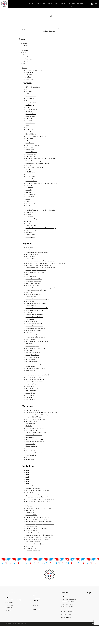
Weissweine (29, 79)
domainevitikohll (31, 256)
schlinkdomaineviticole (33, 250)
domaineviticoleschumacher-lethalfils (37, 375)
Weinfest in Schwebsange (34, 435)
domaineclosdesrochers (33, 281)
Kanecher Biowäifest (32, 410)
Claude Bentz (30, 196)
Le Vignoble (29, 208)
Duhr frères (29, 112)
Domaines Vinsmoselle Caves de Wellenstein (40, 210)
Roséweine (29, 72)
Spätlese (28, 77)
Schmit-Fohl (29, 118)
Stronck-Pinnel (30, 150)
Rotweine (29, 75)
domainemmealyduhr (32, 346)
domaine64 (29, 247)
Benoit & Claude (31, 203)
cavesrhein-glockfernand (34, 323)
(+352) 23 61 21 (68, 609)
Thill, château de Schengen (34, 161)
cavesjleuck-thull (31, 339)
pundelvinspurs (31, 359)
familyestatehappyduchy (34, 377)
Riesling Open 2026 (32, 448)
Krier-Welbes (30, 143)
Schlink (28, 170)
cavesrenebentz (31, 292)
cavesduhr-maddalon (32, 357)
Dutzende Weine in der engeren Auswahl (39, 501)
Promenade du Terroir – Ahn (35, 439)
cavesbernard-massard (33, 283)
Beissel (28, 127)
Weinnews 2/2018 (31, 515)
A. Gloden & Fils (31, 212)
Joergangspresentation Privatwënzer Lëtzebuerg (41, 412)
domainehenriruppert (33, 388)
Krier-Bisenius (30, 123)
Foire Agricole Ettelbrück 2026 (35, 428)
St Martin (28, 190)
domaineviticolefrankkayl (34, 294)
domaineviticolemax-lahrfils (34, 310)
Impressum (25, 48)
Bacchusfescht (30, 444)
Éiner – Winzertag (31, 459)
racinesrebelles (30, 373)
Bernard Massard (31, 152)
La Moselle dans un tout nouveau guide (38, 490)
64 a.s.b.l (28, 100)
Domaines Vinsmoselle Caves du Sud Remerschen (42, 183)
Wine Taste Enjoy (31, 455)
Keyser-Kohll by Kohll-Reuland (36, 136)
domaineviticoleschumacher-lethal (36, 252)
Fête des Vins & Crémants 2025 (36, 419)
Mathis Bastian (30, 194)
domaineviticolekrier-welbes (35, 272)
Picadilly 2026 (30, 437)
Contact (64, 596)
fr (95, 6)
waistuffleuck (30, 319)
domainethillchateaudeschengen (36, 290)
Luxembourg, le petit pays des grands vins (39, 528)
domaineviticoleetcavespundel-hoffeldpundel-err (41, 288)
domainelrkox (30, 301)
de (96, 4)
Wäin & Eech (30, 546)
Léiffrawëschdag (31, 424)
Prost (31, 4)
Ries (27, 174)
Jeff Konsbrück (30, 120)
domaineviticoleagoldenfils (34, 382)
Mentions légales (66, 617)
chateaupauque (30, 386)
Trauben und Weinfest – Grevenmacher (38, 453)
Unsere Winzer (40, 4)
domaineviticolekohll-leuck (34, 317)
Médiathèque (65, 592)
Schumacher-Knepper (32, 219)
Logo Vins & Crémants (33, 542)
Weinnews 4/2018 (31, 510)
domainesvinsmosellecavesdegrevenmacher (40, 261)
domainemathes (31, 384)
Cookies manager (66, 614)
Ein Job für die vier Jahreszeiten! (36, 519)
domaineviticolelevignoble (34, 330)
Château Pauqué (31, 154)
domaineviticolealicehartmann (35, 379)
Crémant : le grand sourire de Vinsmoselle (39, 535)
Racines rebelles (31, 96)
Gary (27, 94)
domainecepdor (31, 297)
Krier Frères (29, 188)
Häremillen (29, 132)
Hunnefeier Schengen (32, 446)
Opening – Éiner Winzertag (34, 417)
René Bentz (29, 214)
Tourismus (29, 59)
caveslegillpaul (30, 393)
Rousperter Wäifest (32, 430)
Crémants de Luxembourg (34, 70)
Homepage (25, 45)
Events (63, 4)
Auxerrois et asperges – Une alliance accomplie (41, 499)
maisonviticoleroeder (32, 254)
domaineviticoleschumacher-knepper (37, 299)
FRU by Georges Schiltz (33, 87)
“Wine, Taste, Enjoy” (32, 530)
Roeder (28, 205)
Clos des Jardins (31, 103)
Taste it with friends (32, 548)
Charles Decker (31, 176)
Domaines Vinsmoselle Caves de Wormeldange (41, 228)
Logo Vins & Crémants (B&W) (35, 544)
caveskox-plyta (30, 399)
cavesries (29, 274)
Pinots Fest (29, 426)
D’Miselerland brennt (32, 421)
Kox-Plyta (29, 185)
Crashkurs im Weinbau (33, 488)
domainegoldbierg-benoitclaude (36, 270)
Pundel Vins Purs (31, 226)
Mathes (28, 223)
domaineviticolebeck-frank (34, 326)
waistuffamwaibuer (32, 362)
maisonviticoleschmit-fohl (34, 279)
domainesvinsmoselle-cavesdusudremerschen (40, 268)
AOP (27, 57)
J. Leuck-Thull (30, 129)
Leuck (27, 89)
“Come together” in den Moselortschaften (39, 508)
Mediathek (71, 4)
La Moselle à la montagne (34, 533)
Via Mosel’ (29, 61)
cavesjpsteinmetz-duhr (33, 352)
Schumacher (29, 221)
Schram (28, 125)
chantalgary (29, 397)
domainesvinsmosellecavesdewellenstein (39, 265)
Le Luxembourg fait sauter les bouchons (38, 537)
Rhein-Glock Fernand (32, 145)
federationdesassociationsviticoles (36, 368)
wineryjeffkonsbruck (32, 355)
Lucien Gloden (30, 235)
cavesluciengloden (31, 276)
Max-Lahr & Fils (31, 114)
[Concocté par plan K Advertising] (93, 624)
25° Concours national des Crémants (37, 539)
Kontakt (80, 4)
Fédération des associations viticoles (37, 163)
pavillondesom (30, 366)
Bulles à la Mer (30, 450)
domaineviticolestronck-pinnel (35, 328)
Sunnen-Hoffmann (31, 181)
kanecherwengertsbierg (33, 364)
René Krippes (30, 105)
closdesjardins (30, 259)
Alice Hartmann (31, 230)
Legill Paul (29, 232)
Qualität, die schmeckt (33, 495)
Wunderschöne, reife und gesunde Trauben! (40, 524)
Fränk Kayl (29, 179)
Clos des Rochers (31, 156)
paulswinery (30, 312)
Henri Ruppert (30, 237)
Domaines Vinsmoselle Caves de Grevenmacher (41, 158)
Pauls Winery (30, 91)
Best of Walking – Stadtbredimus (36, 433)
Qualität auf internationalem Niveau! (37, 517)
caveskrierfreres (31, 391)
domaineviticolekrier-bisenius (35, 348)
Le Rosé (28, 504)
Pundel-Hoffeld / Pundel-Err (35, 167)
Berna (27, 107)
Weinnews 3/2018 (31, 513)
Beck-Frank (29, 147)
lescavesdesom (30, 370)
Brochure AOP (30, 486)
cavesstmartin (30, 395)
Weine (50, 4)
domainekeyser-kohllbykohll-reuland (37, 341)
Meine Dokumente (52, 4)
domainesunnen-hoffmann (34, 335)
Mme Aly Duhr (30, 116)
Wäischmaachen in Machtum (35, 441)
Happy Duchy (30, 98)
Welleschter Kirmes (32, 457)
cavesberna (29, 350)
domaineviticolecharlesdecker (35, 337)
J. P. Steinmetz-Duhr (32, 109)
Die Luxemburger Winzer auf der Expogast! (39, 521)
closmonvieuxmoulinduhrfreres (36, 303)
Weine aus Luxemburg (33, 551)
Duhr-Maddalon (31, 172)
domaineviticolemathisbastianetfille (37, 308)
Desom (28, 199)
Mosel (56, 4)
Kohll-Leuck (29, 138)
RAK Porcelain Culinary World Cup (37, 415)
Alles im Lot (29, 492)
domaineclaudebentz (32, 285)
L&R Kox (28, 192)
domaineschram (31, 306)
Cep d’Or (28, 165)
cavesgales (29, 332)
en (97, 6)
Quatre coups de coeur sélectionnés (37, 497)
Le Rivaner (29, 506)
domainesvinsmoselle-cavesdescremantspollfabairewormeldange (46, 263)
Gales (27, 141)
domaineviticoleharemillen (34, 315)
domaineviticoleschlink (33, 321)
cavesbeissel (29, 344)
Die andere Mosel (31, 526)
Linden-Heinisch (31, 134)
